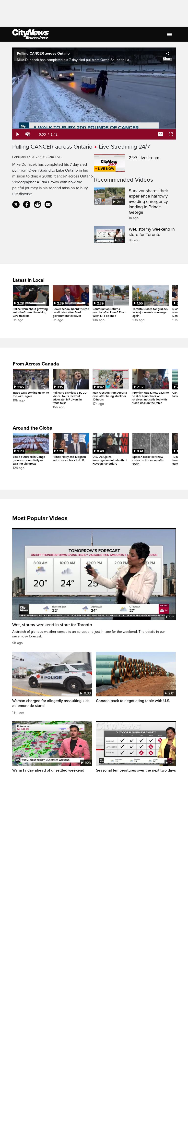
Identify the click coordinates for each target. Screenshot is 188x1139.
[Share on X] (16, 204)
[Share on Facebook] (26, 204)
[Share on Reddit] (37, 204)
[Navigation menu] (170, 34)
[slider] (94, 128)
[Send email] (48, 204)
